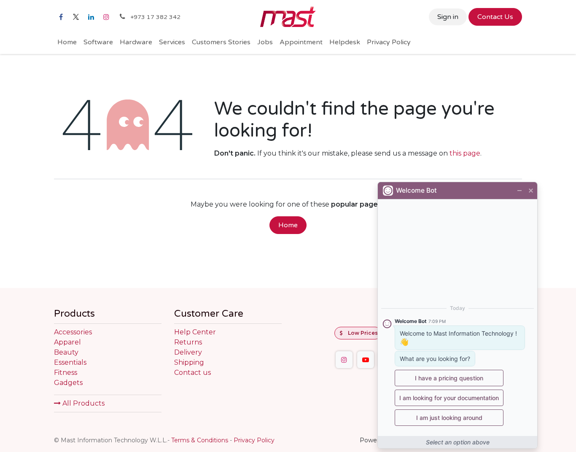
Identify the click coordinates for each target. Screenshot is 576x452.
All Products (83, 403)
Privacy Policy (254, 440)
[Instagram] (106, 17)
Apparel (67, 342)
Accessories (73, 332)
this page (464, 153)
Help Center (195, 332)
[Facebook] (60, 17)
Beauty (66, 352)
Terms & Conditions (199, 440)
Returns (188, 342)
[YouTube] (365, 359)
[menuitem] (67, 42)
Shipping (189, 362)
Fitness (65, 373)
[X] (76, 17)
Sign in (447, 17)
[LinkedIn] (91, 17)
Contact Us (495, 17)
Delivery (188, 352)
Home (288, 225)
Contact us (192, 373)
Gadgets (68, 383)
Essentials (70, 362)
